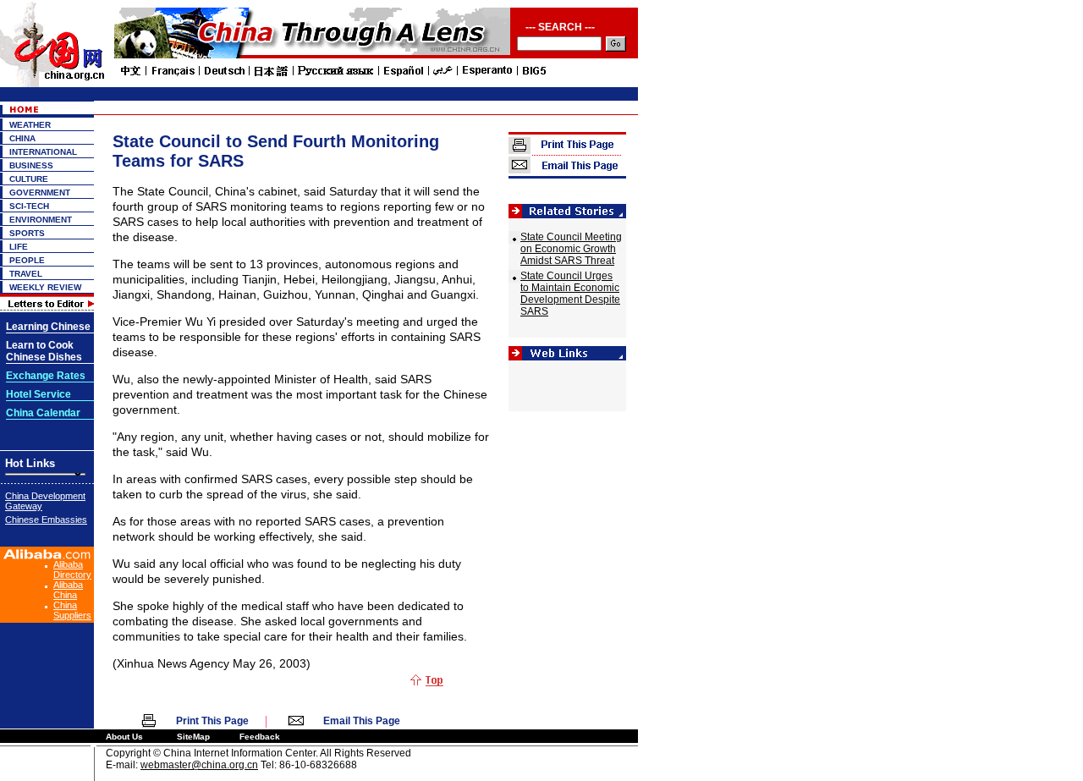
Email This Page (361, 721)
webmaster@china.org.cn (199, 765)
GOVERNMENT (39, 192)
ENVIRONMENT (40, 219)
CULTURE (28, 179)
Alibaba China (68, 590)
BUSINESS (31, 165)
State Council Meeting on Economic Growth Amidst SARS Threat (571, 249)
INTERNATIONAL (43, 152)
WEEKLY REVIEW (45, 287)
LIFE (18, 246)
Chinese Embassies (46, 519)
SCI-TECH (29, 206)
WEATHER (30, 124)
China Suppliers (72, 610)
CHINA (22, 138)
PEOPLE (27, 260)
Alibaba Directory (72, 569)
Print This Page (212, 721)
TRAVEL (25, 273)
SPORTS (27, 233)
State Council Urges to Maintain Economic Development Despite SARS (570, 293)
